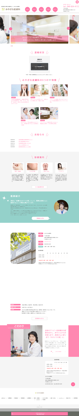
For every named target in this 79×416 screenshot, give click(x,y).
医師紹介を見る (40, 218)
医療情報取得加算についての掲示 (25, 146)
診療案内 (29, 398)
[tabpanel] (39, 29)
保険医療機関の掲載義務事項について (25, 139)
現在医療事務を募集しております (25, 143)
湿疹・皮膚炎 (37, 398)
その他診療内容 (39, 187)
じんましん (61, 398)
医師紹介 (16, 398)
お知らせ (3, 398)
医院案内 (23, 398)
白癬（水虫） (53, 398)
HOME (44, 399)
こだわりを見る (58, 351)
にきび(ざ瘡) (45, 398)
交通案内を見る (39, 318)
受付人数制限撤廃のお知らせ (24, 141)
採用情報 (76, 398)
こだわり (38, 399)
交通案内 (10, 398)
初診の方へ (68, 398)
